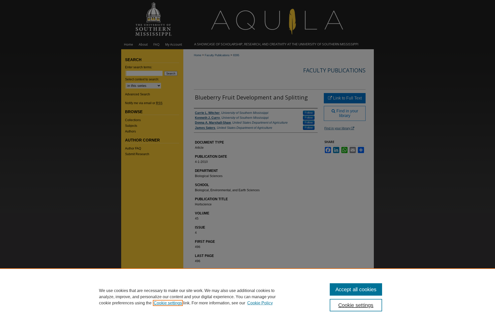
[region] (247, 296)
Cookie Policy (260, 303)
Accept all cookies (355, 289)
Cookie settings (168, 303)
